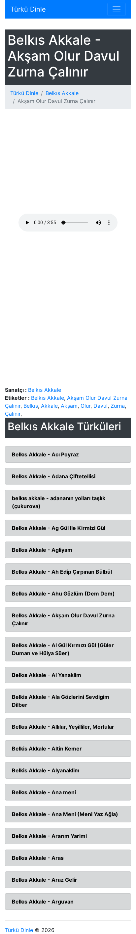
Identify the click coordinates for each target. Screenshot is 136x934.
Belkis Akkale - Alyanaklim (46, 770)
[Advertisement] (68, 164)
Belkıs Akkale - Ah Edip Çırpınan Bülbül (62, 571)
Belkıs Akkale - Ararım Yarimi (49, 836)
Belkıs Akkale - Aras (38, 858)
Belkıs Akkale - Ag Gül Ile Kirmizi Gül (58, 528)
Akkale (49, 405)
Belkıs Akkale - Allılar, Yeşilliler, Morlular (63, 726)
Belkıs (30, 405)
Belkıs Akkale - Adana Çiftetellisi (53, 476)
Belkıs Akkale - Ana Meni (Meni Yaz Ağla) (65, 814)
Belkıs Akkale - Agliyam (42, 549)
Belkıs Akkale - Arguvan (43, 901)
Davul (100, 405)
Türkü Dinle (28, 9)
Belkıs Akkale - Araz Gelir (44, 879)
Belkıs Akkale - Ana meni (44, 792)
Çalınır (12, 413)
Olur (85, 405)
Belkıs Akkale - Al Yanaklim (46, 675)
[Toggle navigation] (116, 9)
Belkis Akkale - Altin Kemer (47, 748)
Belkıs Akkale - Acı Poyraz (45, 454)
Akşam (69, 405)
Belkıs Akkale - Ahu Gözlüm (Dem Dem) (63, 593)
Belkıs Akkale (62, 93)
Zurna (118, 405)
